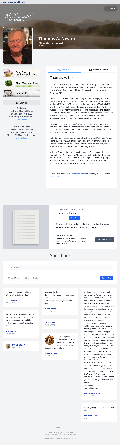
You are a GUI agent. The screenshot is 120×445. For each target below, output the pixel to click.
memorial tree (79, 173)
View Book (62, 218)
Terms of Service (66, 435)
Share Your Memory (104, 240)
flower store (55, 176)
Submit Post (106, 278)
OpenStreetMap (62, 438)
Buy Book (74, 218)
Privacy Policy (53, 435)
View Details (21, 119)
